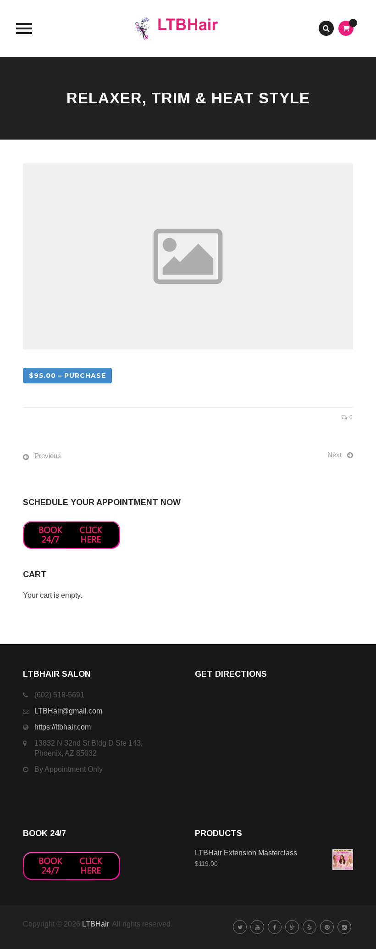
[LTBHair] (188, 28)
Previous (47, 456)
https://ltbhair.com (62, 727)
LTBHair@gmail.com (68, 711)
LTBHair (95, 924)
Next (334, 455)
